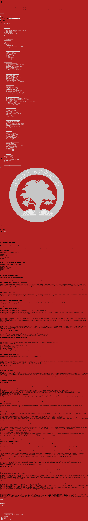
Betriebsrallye (8, 44)
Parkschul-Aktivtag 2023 (11, 31)
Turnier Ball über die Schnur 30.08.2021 (13, 60)
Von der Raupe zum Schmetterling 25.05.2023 (15, 64)
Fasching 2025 (9, 114)
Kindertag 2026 (9, 130)
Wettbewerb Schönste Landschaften (13, 139)
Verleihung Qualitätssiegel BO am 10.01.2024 (15, 92)
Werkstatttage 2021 (10, 55)
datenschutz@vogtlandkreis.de (9, 273)
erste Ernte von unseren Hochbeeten (13, 126)
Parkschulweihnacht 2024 (11, 119)
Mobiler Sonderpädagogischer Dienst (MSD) (12, 159)
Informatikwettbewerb (10, 58)
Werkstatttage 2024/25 (10, 116)
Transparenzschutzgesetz (9, 236)
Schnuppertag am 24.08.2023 (12, 104)
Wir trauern (8, 107)
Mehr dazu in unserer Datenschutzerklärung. (9, 11)
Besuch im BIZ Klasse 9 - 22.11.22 (12, 79)
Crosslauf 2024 (9, 122)
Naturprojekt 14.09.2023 (11, 102)
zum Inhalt (4, 1)
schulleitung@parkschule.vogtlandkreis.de (11, 259)
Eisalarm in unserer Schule (11, 157)
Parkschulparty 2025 (10, 149)
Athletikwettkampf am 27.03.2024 (12, 89)
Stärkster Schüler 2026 (10, 135)
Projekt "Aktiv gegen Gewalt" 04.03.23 (13, 69)
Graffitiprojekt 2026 (10, 132)
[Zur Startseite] (4, 19)
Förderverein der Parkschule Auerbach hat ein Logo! (16, 30)
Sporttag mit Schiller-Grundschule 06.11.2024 (15, 124)
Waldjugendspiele (9, 45)
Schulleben (4, 41)
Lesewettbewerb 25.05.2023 (11, 65)
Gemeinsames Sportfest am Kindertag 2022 (14, 46)
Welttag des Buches (10, 48)
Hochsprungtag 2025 (10, 143)
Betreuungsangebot (8, 32)
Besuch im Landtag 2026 (11, 133)
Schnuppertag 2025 (10, 150)
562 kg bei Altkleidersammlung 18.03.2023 (14, 91)
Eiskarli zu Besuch (9, 127)
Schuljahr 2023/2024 (8, 84)
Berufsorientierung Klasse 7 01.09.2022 (14, 82)
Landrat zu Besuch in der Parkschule (13, 120)
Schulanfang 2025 (9, 155)
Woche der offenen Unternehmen (12, 59)
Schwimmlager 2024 (10, 85)
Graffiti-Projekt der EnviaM (11, 108)
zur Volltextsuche (5, 5)
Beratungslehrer (7, 161)
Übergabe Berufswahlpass (11, 53)
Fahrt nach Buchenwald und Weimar (13, 51)
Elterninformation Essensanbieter (10, 33)
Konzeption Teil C (9, 39)
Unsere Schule (7, 23)
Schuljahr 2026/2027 (8, 156)
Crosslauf (8, 56)
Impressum (6, 235)
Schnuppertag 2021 (10, 52)
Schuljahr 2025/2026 (8, 128)
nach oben (2, 500)
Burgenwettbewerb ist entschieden (12, 97)
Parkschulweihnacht (10, 57)
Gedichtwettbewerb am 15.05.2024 (13, 88)
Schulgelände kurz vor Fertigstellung (13, 67)
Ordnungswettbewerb (10, 70)
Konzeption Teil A (9, 36)
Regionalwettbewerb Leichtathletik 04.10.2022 (15, 81)
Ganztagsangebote (8, 35)
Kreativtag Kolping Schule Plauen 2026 (13, 137)
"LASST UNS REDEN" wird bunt (12, 112)
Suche (5, 237)
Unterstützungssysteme (7, 158)
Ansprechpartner (7, 24)
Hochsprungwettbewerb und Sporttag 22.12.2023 (16, 93)
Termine (5, 27)
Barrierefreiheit (7, 233)
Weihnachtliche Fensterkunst (11, 147)
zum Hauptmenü (5, 2)
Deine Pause (8, 86)
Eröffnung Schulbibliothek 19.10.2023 (13, 100)
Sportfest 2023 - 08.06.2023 (11, 63)
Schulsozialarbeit (7, 160)
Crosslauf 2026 (9, 131)
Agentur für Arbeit (7, 162)
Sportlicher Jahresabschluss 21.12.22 (13, 77)
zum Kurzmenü (5, 4)
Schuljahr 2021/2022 (8, 43)
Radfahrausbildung (9, 54)
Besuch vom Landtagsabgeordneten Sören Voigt (15, 123)
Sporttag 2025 (9, 111)
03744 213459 (8, 513)
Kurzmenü (4, 226)
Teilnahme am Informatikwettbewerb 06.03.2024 (15, 90)
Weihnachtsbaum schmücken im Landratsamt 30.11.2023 (17, 96)
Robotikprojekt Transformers (11, 136)
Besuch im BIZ (9, 115)
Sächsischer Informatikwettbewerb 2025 (14, 113)
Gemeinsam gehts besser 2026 (12, 134)
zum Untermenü (5, 3)
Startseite (4, 225)
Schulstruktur (5, 22)
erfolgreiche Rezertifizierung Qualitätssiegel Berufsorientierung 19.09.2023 (20, 101)
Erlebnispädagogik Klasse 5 (11, 153)
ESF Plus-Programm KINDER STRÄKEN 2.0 (12, 165)
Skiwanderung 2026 (10, 138)
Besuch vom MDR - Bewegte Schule (13, 117)
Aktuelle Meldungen (8, 25)
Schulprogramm (5, 34)
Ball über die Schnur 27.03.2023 (12, 68)
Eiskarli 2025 (8, 154)
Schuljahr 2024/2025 (8, 105)
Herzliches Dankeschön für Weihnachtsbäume (15, 145)
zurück (1, 499)
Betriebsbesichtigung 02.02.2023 (12, 74)
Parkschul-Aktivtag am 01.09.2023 (13, 103)
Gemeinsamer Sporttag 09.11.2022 (13, 80)
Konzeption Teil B (9, 37)
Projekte (5, 42)
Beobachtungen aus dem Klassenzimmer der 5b (15, 109)
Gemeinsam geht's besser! (11, 110)
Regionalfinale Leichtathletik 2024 (12, 121)
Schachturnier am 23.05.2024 (12, 87)
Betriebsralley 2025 (9, 148)
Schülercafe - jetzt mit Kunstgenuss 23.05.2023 (15, 66)
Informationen (7, 28)
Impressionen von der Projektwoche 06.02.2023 (15, 71)
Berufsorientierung (7, 40)
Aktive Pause (8, 73)
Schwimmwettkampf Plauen (11, 146)
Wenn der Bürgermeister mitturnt (12, 142)
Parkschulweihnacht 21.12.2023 (12, 94)
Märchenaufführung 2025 (11, 144)
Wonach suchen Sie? (4, 18)
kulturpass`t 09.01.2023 (10, 75)
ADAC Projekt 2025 (9, 151)
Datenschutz (4, 227)
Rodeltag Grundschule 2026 (11, 140)
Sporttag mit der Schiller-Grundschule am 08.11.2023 (16, 98)
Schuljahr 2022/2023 (8, 62)
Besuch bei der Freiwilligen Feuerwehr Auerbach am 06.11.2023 (18, 99)
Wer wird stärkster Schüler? (11, 50)
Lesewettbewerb (9, 47)
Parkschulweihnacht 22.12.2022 (12, 76)
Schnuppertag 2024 (10, 125)
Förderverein (6, 29)
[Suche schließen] (0, 16)
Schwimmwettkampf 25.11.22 (12, 78)
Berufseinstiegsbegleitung (9, 163)
